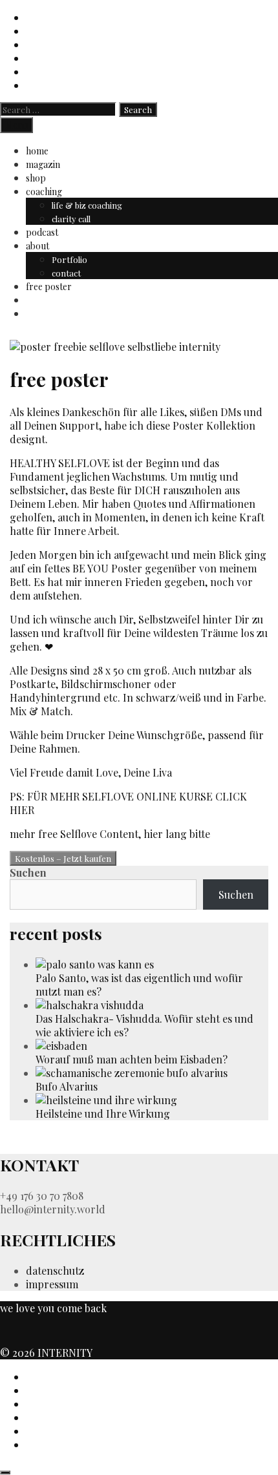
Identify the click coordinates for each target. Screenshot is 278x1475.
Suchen (28, 872)
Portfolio (69, 259)
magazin (43, 164)
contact (66, 272)
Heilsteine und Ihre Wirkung (103, 1113)
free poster (49, 286)
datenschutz (55, 1270)
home (37, 151)
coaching (44, 191)
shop (36, 178)
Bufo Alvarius (67, 1086)
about (37, 246)
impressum (52, 1284)
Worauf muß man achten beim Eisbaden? (132, 1059)
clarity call (71, 218)
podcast (42, 232)
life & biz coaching (87, 205)
